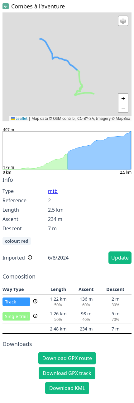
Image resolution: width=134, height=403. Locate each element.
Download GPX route (67, 358)
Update (120, 257)
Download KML (67, 388)
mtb (53, 191)
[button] (123, 21)
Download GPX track (67, 373)
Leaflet (21, 118)
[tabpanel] (67, 221)
